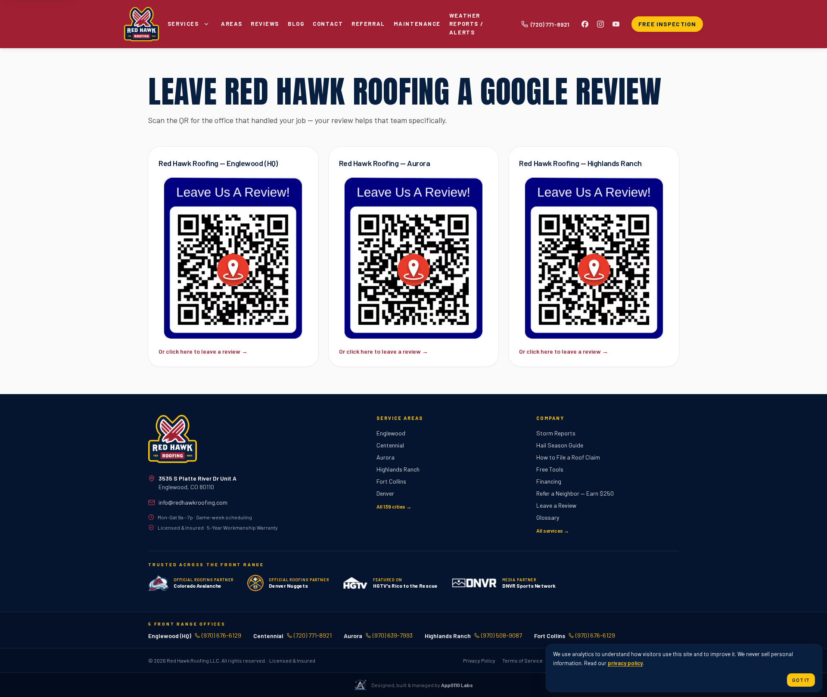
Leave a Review (556, 505)
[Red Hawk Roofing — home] (172, 439)
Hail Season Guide (559, 445)
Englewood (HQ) (169, 635)
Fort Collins (391, 481)
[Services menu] (206, 24)
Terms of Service (522, 660)
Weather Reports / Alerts (466, 24)
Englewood (390, 433)
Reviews (265, 23)
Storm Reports (555, 433)
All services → (552, 530)
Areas (231, 23)
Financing (548, 481)
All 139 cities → (393, 506)
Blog (296, 23)
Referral (368, 23)
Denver (385, 493)
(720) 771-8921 (313, 635)
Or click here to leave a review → (203, 351)
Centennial (390, 445)
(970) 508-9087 (501, 635)
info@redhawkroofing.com (193, 502)
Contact (328, 23)
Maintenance (417, 23)
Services (183, 23)
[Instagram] (600, 24)
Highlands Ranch (398, 469)
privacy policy (625, 663)
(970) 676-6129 (221, 635)
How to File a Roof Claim (568, 457)
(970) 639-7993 (393, 635)
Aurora (385, 457)
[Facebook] (585, 24)
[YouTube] (616, 24)
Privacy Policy (479, 660)
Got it (801, 680)
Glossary (547, 517)
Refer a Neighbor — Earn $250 (575, 493)
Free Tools (549, 469)
